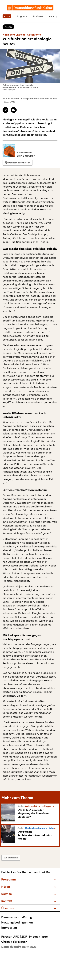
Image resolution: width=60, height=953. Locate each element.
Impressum (9, 927)
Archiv (8, 26)
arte (45, 936)
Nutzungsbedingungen (17, 922)
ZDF (24, 936)
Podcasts (38, 16)
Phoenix (35, 936)
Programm (22, 16)
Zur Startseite (11, 857)
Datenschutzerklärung (16, 917)
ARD (17, 936)
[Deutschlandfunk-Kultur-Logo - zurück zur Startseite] (30, 8)
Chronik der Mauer (14, 941)
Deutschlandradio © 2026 (19, 946)
